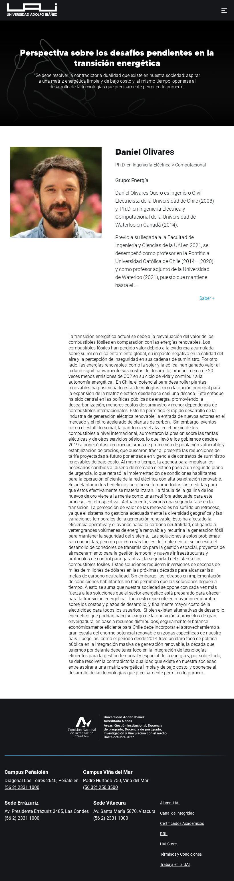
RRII (164, 833)
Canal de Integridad (177, 813)
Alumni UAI (169, 803)
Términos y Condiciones (181, 854)
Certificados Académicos (182, 823)
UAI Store (168, 844)
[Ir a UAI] (23, 10)
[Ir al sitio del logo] (59, 10)
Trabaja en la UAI (175, 864)
